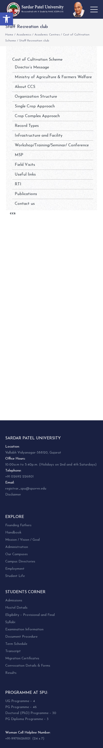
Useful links (25, 175)
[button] (6, 18)
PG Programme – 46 (21, 707)
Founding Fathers (18, 525)
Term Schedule (16, 644)
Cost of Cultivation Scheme (37, 60)
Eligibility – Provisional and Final (30, 615)
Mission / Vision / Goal (22, 539)
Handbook (13, 532)
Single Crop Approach (35, 106)
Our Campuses (16, 554)
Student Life (15, 576)
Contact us (25, 204)
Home (9, 34)
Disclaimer (13, 494)
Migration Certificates (22, 658)
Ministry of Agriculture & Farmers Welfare (53, 77)
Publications (26, 194)
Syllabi (10, 622)
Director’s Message (32, 67)
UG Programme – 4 (20, 701)
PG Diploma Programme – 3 (26, 719)
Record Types (27, 126)
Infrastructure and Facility (38, 136)
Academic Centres (47, 34)
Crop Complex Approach (37, 116)
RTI (18, 184)
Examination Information (24, 629)
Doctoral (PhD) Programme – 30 (30, 713)
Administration (16, 547)
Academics (23, 34)
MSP (19, 155)
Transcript (13, 651)
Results (10, 673)
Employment (14, 568)
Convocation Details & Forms (27, 665)
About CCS (25, 87)
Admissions (13, 600)
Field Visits (25, 165)
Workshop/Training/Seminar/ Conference (52, 145)
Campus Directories (20, 561)
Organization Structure (36, 97)
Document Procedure (21, 636)
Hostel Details (16, 607)
